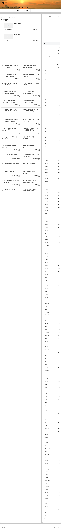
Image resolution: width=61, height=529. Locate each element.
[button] (58, 17)
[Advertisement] (21, 52)
